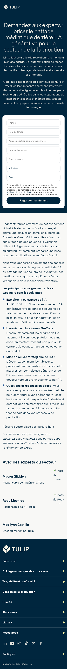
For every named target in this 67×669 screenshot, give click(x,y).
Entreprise (9, 561)
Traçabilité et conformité (18, 581)
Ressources (10, 632)
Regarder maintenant (33, 200)
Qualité (7, 602)
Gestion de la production (18, 591)
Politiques (8, 654)
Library (7, 622)
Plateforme (9, 612)
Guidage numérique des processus (25, 571)
